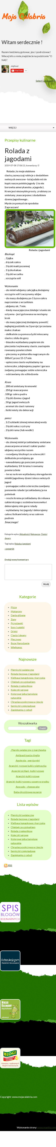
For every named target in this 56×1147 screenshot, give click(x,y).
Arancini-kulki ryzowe (27, 776)
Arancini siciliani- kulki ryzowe (28, 770)
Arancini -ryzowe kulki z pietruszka (27, 765)
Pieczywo (16, 639)
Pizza (14, 607)
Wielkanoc (16, 647)
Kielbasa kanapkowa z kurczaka (28, 677)
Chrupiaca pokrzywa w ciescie (27, 701)
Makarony (16, 611)
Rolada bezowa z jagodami (25, 673)
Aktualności (24, 534)
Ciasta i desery (18, 635)
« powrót (9, 548)
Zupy (13, 619)
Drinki (14, 631)
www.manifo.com (46, 1127)
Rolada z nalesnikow (21, 685)
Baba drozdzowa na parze (28, 792)
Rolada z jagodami (23, 543)
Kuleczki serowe (19, 689)
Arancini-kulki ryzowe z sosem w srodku (27, 781)
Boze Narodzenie (20, 643)
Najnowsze (35, 534)
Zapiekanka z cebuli (21, 709)
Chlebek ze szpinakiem (23, 681)
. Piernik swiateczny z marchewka (28, 749)
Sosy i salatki (17, 627)
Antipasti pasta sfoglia (28, 755)
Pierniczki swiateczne (22, 669)
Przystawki (17, 623)
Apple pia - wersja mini (28, 760)
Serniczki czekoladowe (23, 705)
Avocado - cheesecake (28, 786)
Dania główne (18, 615)
